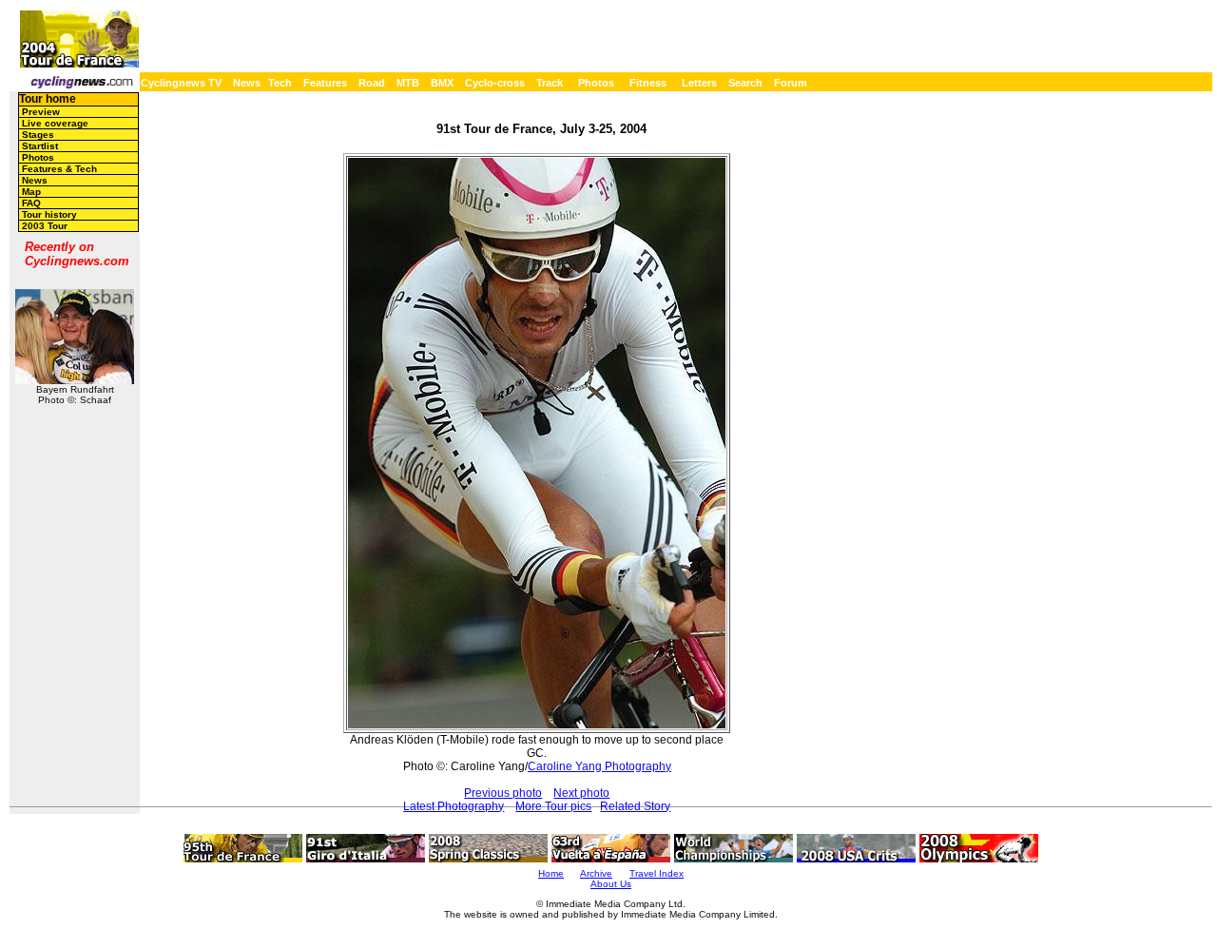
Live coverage (55, 123)
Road (371, 82)
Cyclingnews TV (181, 82)
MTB (407, 82)
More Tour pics (553, 806)
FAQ (31, 203)
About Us (610, 884)
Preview (41, 111)
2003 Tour (45, 226)
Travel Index (656, 873)
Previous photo (503, 793)
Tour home (47, 99)
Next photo (581, 793)
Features (325, 82)
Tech (280, 82)
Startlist (40, 146)
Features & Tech (59, 169)
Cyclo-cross (495, 82)
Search (745, 82)
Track (549, 82)
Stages (38, 134)
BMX (442, 82)
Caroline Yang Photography (599, 766)
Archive (596, 873)
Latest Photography (453, 806)
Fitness (647, 82)
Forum (790, 82)
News (247, 82)
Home (551, 873)
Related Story (635, 806)
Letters (699, 82)
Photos (596, 82)
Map (31, 191)
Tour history (49, 214)
